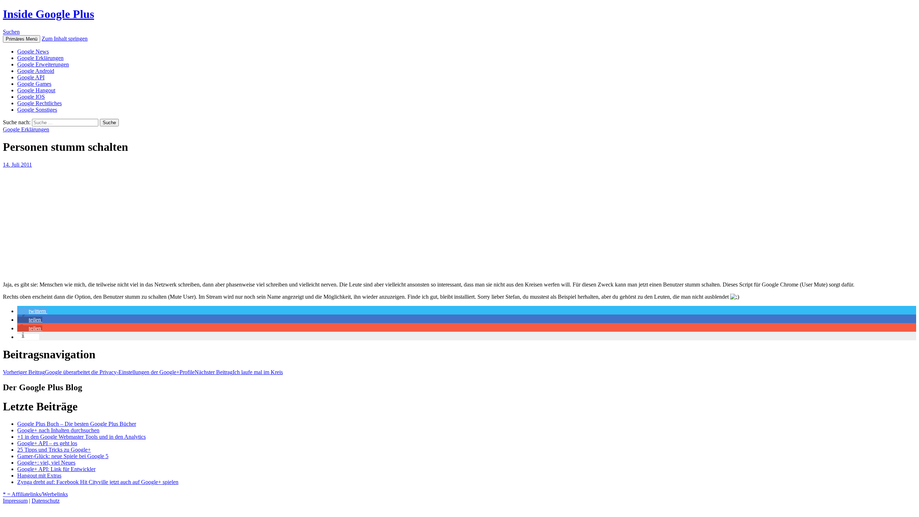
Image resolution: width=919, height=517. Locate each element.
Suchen (11, 32)
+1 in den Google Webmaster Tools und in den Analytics (81, 437)
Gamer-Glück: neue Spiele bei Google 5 (62, 456)
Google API (31, 77)
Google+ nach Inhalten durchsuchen (58, 430)
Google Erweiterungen (43, 64)
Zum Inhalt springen (65, 39)
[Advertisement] (218, 222)
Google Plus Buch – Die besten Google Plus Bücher (76, 424)
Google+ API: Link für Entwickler (56, 469)
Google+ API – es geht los (47, 443)
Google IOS (31, 97)
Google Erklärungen (40, 58)
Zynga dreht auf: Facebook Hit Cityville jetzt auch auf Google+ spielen (97, 482)
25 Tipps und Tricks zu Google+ (54, 450)
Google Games (34, 84)
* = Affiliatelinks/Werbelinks (35, 494)
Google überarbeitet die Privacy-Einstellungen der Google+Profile (99, 372)
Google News (33, 51)
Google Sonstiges (37, 110)
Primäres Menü (21, 39)
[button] (32, 311)
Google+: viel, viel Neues (46, 463)
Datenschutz (46, 501)
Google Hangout (36, 90)
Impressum (15, 501)
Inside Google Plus (48, 14)
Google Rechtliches (39, 103)
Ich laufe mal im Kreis (239, 372)
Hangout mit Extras (39, 475)
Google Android (35, 71)
